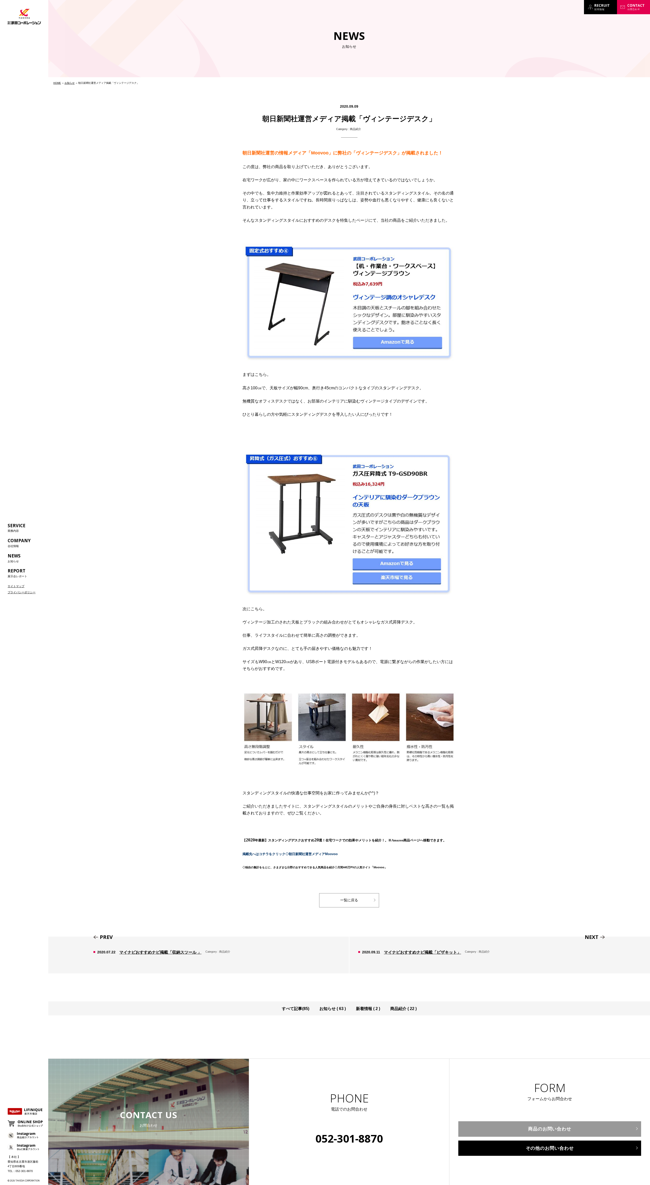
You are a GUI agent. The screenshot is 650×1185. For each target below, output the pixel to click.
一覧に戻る (349, 900)
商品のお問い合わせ (549, 1128)
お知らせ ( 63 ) (332, 1008)
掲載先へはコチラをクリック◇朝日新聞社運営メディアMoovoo (290, 854)
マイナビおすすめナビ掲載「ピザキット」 (499, 955)
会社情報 (19, 543)
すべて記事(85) (295, 1008)
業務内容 (16, 528)
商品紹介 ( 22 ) (403, 1008)
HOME (57, 83)
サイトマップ (16, 586)
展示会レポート (17, 573)
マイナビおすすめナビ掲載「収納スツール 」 (198, 955)
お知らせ (14, 558)
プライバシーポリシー (22, 592)
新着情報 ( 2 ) (368, 1008)
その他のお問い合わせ (550, 1148)
